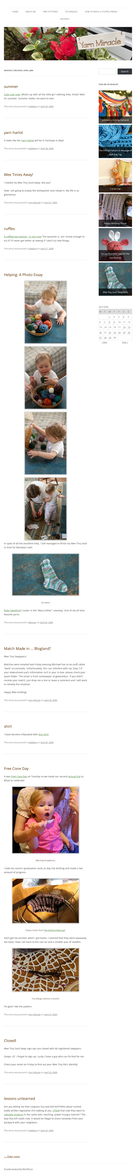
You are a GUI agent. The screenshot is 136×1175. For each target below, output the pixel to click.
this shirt (43, 734)
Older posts (12, 1156)
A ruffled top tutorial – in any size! (23, 236)
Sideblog (32, 106)
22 (110, 332)
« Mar (104, 342)
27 (100, 337)
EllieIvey (32, 622)
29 (110, 337)
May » (125, 342)
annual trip (74, 776)
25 (124, 332)
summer (11, 86)
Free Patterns (50, 11)
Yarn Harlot (27, 140)
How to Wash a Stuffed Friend (101, 11)
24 (119, 332)
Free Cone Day (16, 768)
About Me (31, 11)
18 (124, 327)
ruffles (9, 228)
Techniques (71, 11)
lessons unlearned (19, 1098)
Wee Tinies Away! (18, 174)
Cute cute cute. (12, 94)
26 (129, 332)
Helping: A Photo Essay (23, 274)
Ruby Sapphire (12, 610)
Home (15, 11)
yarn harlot (13, 132)
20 (100, 332)
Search (125, 71)
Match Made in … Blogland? (27, 648)
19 (129, 327)
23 (115, 332)
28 (105, 337)
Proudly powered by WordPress (18, 1169)
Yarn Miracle (34, 202)
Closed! (10, 1040)
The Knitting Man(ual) (54, 930)
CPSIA (56, 1110)
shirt (8, 726)
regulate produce (13, 1114)
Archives (64, 19)
